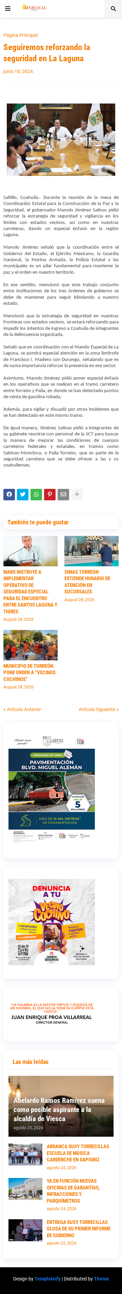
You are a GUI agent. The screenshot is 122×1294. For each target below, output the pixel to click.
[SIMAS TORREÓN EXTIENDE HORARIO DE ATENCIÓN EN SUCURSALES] (91, 551)
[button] (8, 9)
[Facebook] (9, 494)
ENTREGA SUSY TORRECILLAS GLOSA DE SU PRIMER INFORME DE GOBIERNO (78, 1229)
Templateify (48, 1278)
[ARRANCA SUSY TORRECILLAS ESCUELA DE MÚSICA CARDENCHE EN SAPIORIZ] (25, 1154)
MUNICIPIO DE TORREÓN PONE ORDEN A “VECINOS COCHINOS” (29, 672)
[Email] (63, 494)
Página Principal (20, 35)
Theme (101, 1278)
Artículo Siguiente (97, 709)
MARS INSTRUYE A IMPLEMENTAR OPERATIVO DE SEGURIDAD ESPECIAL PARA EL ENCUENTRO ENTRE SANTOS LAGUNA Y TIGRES (30, 592)
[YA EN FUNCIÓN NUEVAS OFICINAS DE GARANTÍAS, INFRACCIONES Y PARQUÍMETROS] (25, 1189)
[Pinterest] (50, 494)
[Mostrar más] (77, 494)
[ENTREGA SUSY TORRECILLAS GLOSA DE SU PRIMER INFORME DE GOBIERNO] (25, 1230)
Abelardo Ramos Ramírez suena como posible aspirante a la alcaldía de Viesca (59, 1109)
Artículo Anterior (24, 709)
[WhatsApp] (36, 494)
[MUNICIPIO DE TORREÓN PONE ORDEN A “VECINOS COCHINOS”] (30, 645)
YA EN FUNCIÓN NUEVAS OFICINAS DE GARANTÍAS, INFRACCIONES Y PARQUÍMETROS (73, 1191)
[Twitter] (22, 494)
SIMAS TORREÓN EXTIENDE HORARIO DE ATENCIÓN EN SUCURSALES (87, 582)
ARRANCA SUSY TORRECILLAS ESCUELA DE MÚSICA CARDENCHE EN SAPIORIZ (78, 1153)
